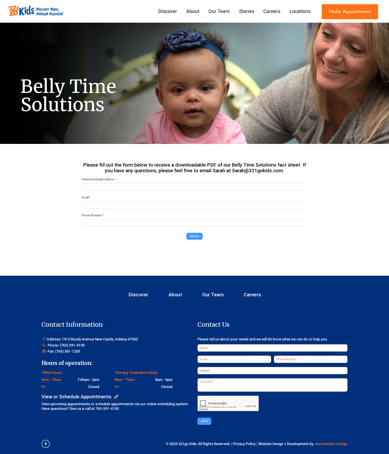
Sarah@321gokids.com (257, 170)
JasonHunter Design (330, 444)
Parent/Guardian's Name (99, 179)
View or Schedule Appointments (77, 397)
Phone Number (93, 215)
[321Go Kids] (36, 9)
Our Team (213, 295)
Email (86, 197)
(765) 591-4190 (72, 345)
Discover (138, 295)
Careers (252, 295)
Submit (194, 236)
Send (204, 421)
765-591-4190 (107, 408)
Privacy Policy (244, 444)
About (175, 295)
